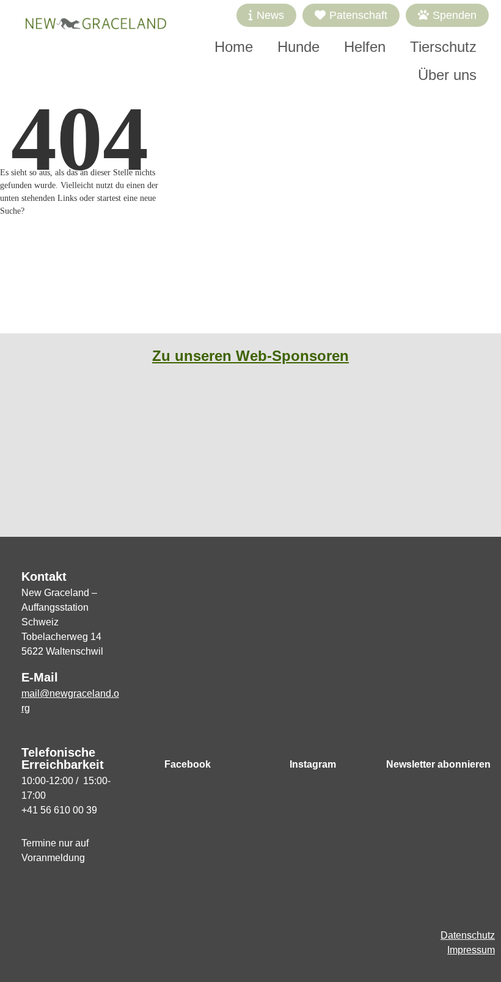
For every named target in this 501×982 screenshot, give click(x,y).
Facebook (187, 764)
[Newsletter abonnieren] (438, 739)
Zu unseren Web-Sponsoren (250, 355)
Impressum (471, 950)
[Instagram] (313, 739)
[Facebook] (187, 739)
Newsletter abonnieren (438, 764)
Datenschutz (468, 935)
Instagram (313, 764)
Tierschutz (443, 46)
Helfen (365, 46)
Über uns (447, 75)
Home (233, 46)
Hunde (298, 46)
